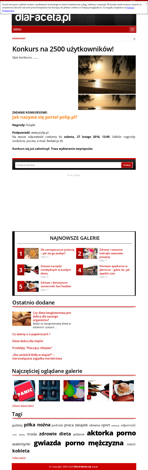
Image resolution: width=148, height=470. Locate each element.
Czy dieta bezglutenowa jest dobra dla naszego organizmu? (52, 316)
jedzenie (78, 434)
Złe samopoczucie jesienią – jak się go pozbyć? (57, 251)
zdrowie (48, 434)
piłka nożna (37, 424)
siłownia (94, 425)
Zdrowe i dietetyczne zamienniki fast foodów (56, 284)
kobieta (21, 451)
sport (105, 425)
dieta (65, 434)
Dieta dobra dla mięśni (27, 341)
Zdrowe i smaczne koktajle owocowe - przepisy (112, 253)
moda (32, 434)
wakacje (115, 425)
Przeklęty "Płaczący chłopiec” (32, 348)
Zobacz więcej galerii (23, 405)
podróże (57, 425)
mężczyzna (106, 442)
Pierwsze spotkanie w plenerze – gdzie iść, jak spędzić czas (114, 269)
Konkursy (18, 38)
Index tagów (19, 457)
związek (81, 425)
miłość (131, 444)
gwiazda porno (59, 442)
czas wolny (18, 434)
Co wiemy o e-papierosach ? (31, 334)
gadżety (17, 425)
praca (69, 425)
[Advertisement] (74, 202)
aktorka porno (111, 432)
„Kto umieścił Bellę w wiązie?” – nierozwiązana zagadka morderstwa (37, 356)
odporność (128, 425)
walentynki (21, 444)
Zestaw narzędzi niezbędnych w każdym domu (56, 269)
